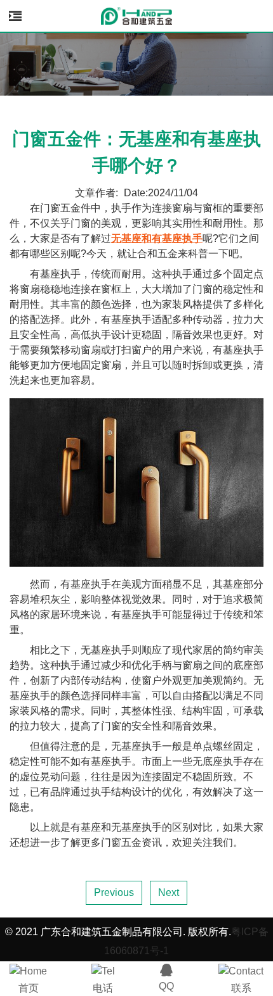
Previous (114, 892)
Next (168, 892)
